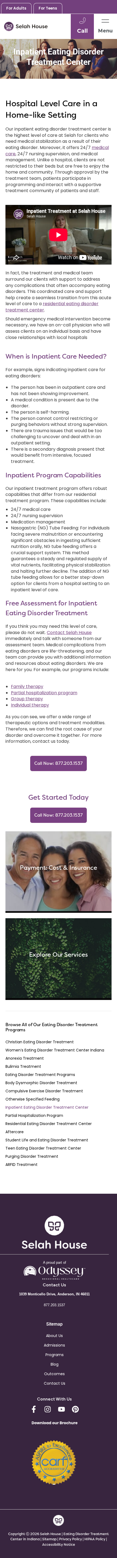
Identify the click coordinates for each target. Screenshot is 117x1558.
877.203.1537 (54, 1305)
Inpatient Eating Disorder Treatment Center (46, 1107)
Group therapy (27, 699)
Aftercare (14, 1132)
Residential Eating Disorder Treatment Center (48, 1123)
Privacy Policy (71, 1539)
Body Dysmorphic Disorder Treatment (41, 1083)
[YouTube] (61, 1409)
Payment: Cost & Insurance (58, 868)
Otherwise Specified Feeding (32, 1099)
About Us (54, 1335)
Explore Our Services (58, 955)
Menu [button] (105, 31)
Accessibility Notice (58, 1544)
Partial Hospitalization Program (34, 1115)
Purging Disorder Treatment (31, 1156)
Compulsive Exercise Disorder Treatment (44, 1091)
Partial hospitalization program (44, 693)
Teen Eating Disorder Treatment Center (43, 1148)
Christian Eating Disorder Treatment (39, 1042)
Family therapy (27, 686)
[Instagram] (47, 1409)
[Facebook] (33, 1409)
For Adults (16, 8)
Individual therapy (30, 705)
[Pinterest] (75, 1409)
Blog (55, 1364)
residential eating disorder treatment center (51, 307)
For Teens (48, 8)
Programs (54, 1354)
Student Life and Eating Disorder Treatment (46, 1140)
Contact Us (54, 1383)
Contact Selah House (69, 632)
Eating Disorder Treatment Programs (40, 1074)
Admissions (54, 1345)
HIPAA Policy (94, 1539)
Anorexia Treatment (24, 1058)
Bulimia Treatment (23, 1066)
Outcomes (54, 1374)
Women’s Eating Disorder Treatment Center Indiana (54, 1050)
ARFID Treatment (21, 1164)
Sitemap (49, 1539)
